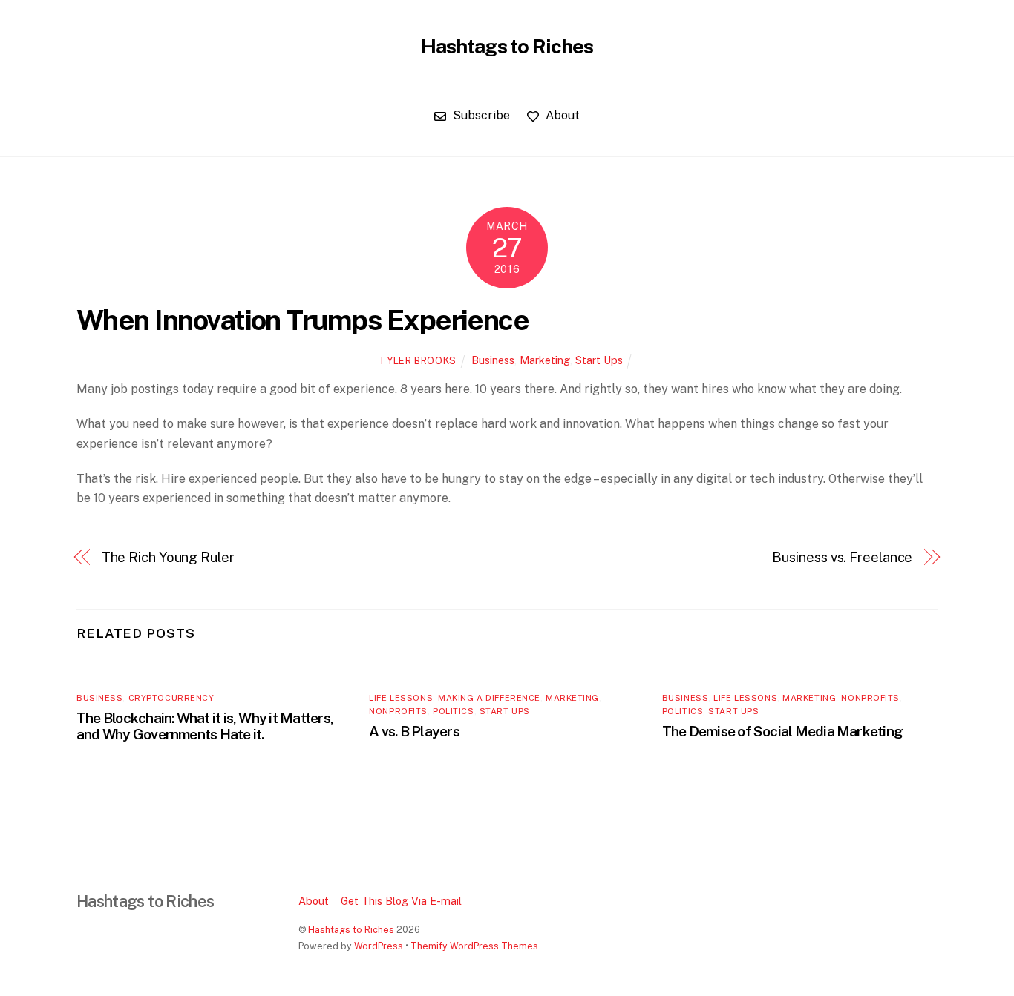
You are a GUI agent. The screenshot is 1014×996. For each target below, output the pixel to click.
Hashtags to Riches (351, 929)
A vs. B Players (414, 731)
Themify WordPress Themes (474, 946)
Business (492, 360)
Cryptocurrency (171, 698)
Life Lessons (401, 698)
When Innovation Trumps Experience (302, 320)
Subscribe (480, 115)
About (561, 115)
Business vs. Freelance (842, 557)
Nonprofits (398, 711)
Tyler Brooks (418, 360)
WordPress (378, 946)
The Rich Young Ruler (168, 557)
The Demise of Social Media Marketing (782, 731)
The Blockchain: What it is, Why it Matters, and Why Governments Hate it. (204, 726)
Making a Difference (489, 698)
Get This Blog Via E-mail (401, 900)
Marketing (545, 360)
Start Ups (599, 360)
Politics (453, 711)
